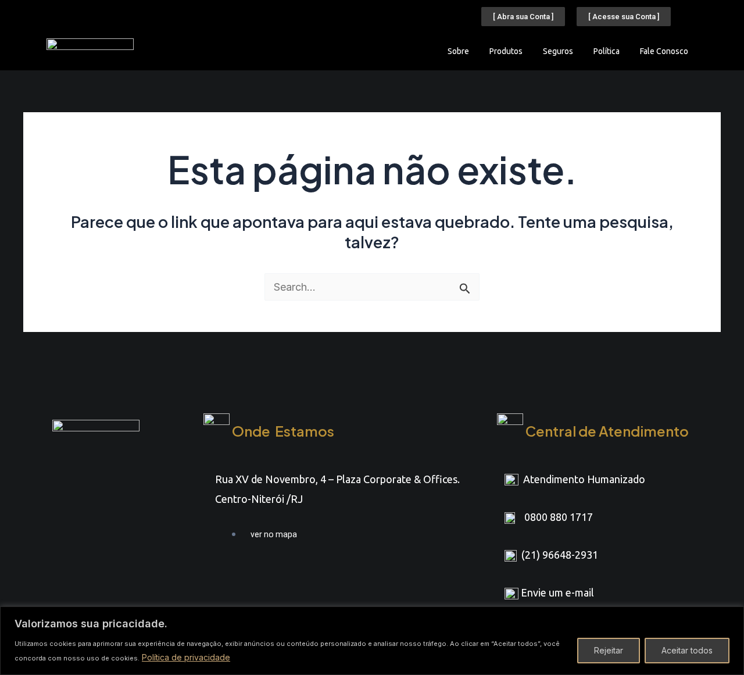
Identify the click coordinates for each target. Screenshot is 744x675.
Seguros (558, 51)
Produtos (506, 51)
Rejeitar (608, 650)
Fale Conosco (664, 51)
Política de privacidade (186, 657)
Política (606, 51)
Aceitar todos (687, 650)
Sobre (458, 51)
